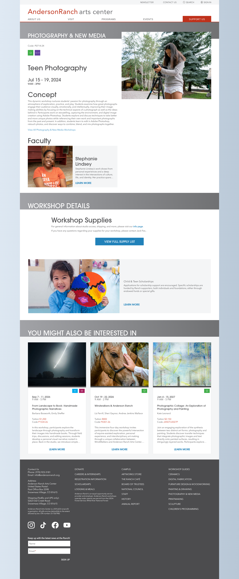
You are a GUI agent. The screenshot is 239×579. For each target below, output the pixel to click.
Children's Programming (183, 509)
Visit (71, 19)
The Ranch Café (131, 479)
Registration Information (90, 479)
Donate (79, 469)
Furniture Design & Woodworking (189, 484)
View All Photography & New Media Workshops (52, 129)
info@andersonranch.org (47, 475)
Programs (109, 19)
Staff (125, 494)
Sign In (207, 2)
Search (190, 2)
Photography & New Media (184, 494)
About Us (34, 19)
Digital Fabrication (180, 479)
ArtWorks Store (131, 474)
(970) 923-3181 (42, 472)
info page (138, 226)
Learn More (83, 183)
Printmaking (175, 499)
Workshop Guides (179, 469)
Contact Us (169, 2)
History (126, 499)
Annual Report (131, 504)
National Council (132, 489)
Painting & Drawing (180, 489)
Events (148, 19)
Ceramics (174, 474)
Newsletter (147, 2)
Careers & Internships (88, 474)
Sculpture (174, 504)
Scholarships (83, 484)
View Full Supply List (119, 242)
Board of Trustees (133, 484)
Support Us (197, 19)
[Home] (70, 11)
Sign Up (65, 559)
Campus (126, 469)
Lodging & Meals (85, 489)
